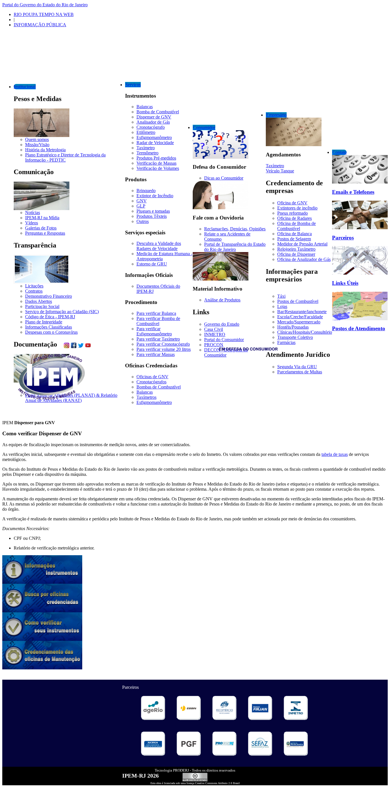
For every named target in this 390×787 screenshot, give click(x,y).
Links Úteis (345, 283)
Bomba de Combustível (157, 111)
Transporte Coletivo (295, 337)
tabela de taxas (334, 454)
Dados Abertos (38, 301)
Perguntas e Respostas (45, 233)
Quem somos (37, 139)
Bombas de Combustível (158, 387)
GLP (140, 206)
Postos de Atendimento (358, 328)
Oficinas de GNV (152, 376)
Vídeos (31, 222)
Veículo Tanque (280, 170)
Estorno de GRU (151, 263)
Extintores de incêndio (297, 208)
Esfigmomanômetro (154, 137)
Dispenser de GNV (153, 116)
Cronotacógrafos (151, 381)
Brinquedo (146, 190)
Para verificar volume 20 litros (163, 349)
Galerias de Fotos (41, 228)
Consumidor (204, 127)
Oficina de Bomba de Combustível (296, 226)
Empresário (276, 114)
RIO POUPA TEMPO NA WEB (44, 14)
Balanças (144, 106)
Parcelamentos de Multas (299, 371)
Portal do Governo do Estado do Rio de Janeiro (45, 4)
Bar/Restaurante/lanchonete (302, 311)
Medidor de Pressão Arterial (302, 243)
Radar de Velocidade (155, 142)
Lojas (282, 306)
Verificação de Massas (156, 163)
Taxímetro (145, 147)
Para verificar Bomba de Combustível (158, 321)
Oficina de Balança (294, 233)
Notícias (32, 212)
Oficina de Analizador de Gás (304, 259)
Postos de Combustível (297, 301)
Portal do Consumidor (224, 339)
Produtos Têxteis (151, 216)
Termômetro (147, 152)
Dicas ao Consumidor (223, 178)
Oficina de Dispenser (296, 254)
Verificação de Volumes (157, 168)
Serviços (133, 84)
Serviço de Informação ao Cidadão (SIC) (62, 311)
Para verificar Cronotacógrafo (163, 344)
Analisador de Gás (153, 122)
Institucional (25, 86)
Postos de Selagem (294, 238)
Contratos (34, 291)
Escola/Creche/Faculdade (300, 316)
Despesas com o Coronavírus (51, 332)
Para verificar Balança (156, 313)
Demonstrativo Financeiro (48, 296)
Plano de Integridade (43, 321)
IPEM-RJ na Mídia (42, 217)
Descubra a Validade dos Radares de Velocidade (158, 246)
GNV (141, 200)
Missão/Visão (37, 144)
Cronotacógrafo (150, 127)
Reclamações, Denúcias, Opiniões (235, 228)
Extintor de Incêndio (154, 195)
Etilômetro (145, 132)
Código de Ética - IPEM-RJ (50, 316)
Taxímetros (146, 397)
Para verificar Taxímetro (158, 339)
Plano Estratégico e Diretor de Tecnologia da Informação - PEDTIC (65, 157)
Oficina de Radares (294, 218)
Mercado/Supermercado (298, 321)
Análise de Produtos (222, 299)
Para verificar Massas (155, 354)
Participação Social (42, 306)
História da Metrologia (45, 149)
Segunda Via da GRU (297, 366)
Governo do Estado (221, 324)
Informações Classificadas (48, 327)
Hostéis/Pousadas (293, 327)
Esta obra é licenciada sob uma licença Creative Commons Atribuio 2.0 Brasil (195, 783)
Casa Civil (213, 329)
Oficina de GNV (292, 202)
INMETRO (214, 334)
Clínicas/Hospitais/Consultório (304, 332)
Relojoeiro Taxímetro (296, 249)
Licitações (34, 285)
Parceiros (343, 238)
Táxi (281, 296)
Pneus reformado (292, 213)
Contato (339, 152)
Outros (142, 221)
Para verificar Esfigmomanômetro (154, 331)
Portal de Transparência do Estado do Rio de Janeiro (235, 247)
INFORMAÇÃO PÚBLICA (40, 24)
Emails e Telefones (353, 192)
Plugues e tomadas (153, 211)
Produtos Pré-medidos (156, 158)
